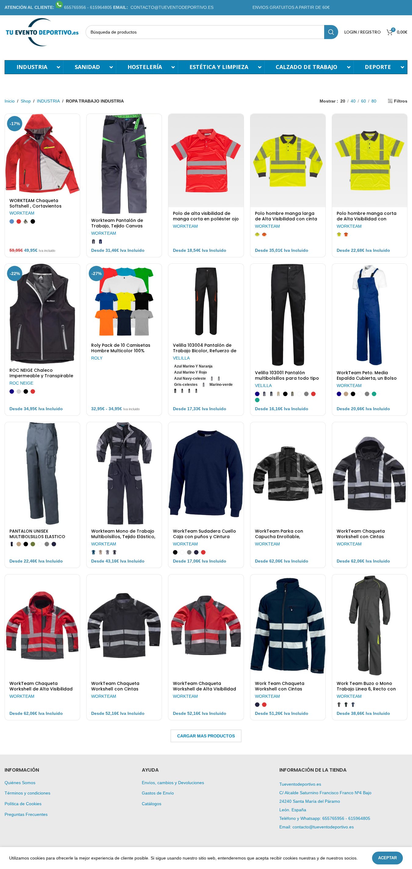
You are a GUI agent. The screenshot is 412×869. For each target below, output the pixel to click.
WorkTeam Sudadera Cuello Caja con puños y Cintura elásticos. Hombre (204, 536)
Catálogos (151, 803)
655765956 (333, 818)
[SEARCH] (331, 32)
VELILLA (181, 358)
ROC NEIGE (21, 383)
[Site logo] (42, 31)
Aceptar (387, 858)
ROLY (96, 358)
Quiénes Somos (20, 782)
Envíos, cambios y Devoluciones (173, 782)
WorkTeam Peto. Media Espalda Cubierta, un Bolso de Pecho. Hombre (367, 378)
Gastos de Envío (158, 793)
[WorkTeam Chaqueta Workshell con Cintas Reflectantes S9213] (369, 473)
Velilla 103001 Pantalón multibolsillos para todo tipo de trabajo (287, 378)
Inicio (10, 101)
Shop (26, 101)
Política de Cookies (23, 803)
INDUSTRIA (48, 101)
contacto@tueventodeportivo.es (323, 826)
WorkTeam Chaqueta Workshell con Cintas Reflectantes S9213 (361, 536)
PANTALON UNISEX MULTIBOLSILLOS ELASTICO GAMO (37, 536)
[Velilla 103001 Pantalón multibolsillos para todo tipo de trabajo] (287, 315)
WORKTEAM (21, 213)
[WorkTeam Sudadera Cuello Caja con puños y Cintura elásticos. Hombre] (205, 473)
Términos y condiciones (27, 793)
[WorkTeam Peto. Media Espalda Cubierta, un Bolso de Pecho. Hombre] (369, 315)
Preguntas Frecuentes (26, 814)
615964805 (359, 818)
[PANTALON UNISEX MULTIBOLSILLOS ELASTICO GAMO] (42, 473)
